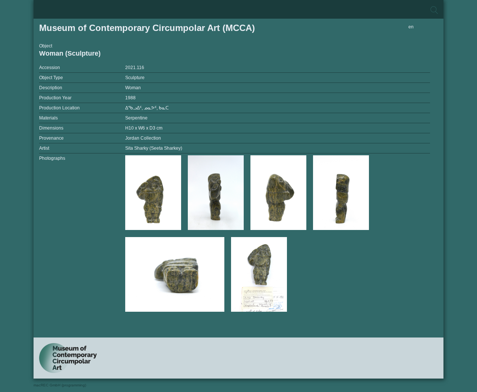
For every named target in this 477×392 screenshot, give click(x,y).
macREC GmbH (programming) (60, 385)
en (411, 26)
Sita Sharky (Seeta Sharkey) (153, 148)
